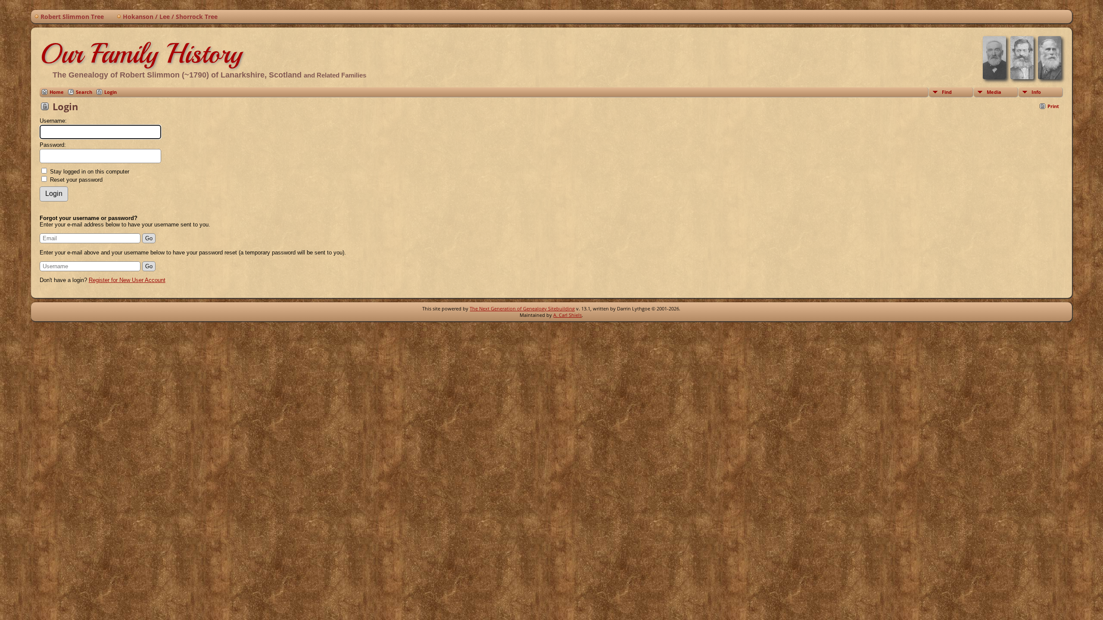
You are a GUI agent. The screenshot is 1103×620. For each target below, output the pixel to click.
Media (994, 92)
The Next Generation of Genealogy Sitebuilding (522, 308)
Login (110, 92)
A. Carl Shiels (567, 315)
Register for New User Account (127, 280)
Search (84, 92)
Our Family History (141, 53)
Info (1036, 92)
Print (1053, 106)
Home (57, 92)
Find (947, 92)
